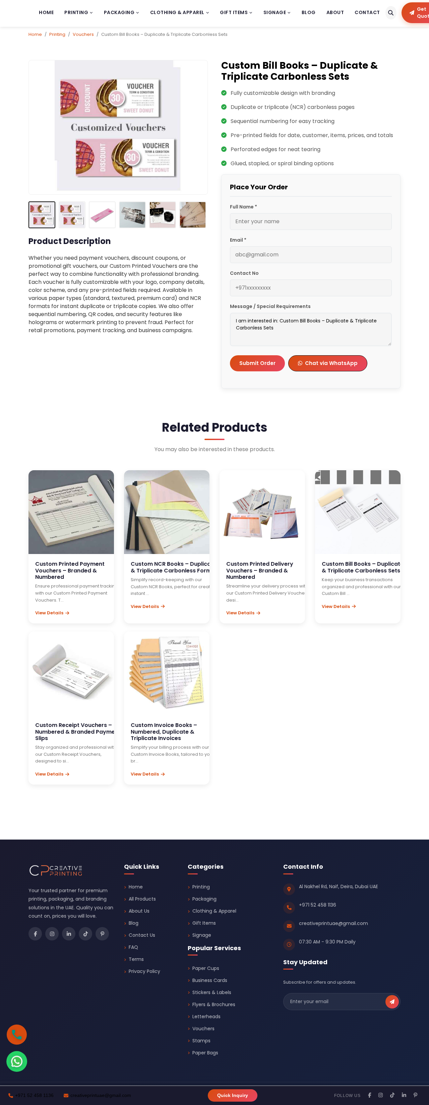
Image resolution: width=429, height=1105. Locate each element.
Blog (309, 12)
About (335, 12)
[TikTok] (85, 933)
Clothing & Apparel (177, 12)
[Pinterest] (102, 933)
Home (46, 12)
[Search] (390, 12)
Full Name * (243, 206)
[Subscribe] (392, 1001)
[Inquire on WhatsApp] (80, 519)
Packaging (119, 12)
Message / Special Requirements (270, 306)
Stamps (201, 1040)
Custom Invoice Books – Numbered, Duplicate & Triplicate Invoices (164, 731)
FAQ (133, 947)
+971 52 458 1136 (317, 905)
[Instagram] (52, 933)
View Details (49, 613)
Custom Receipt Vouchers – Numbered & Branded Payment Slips (78, 731)
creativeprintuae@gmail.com (333, 923)
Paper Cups (205, 968)
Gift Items (234, 12)
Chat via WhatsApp (331, 363)
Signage (274, 12)
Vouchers (83, 34)
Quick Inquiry (232, 1095)
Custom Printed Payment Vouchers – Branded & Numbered (70, 570)
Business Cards (209, 980)
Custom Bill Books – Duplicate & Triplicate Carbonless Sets (363, 567)
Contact (367, 12)
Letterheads (206, 1016)
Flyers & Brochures (213, 1004)
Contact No (244, 273)
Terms (136, 959)
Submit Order (257, 363)
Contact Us (142, 935)
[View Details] (62, 519)
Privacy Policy (144, 971)
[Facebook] (35, 933)
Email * (238, 240)
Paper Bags (205, 1052)
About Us (139, 911)
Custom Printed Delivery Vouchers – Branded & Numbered (259, 570)
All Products (142, 899)
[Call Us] (17, 1033)
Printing (76, 12)
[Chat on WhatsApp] (17, 1061)
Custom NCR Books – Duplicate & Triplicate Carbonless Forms (174, 567)
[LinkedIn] (68, 933)
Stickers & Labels (211, 992)
